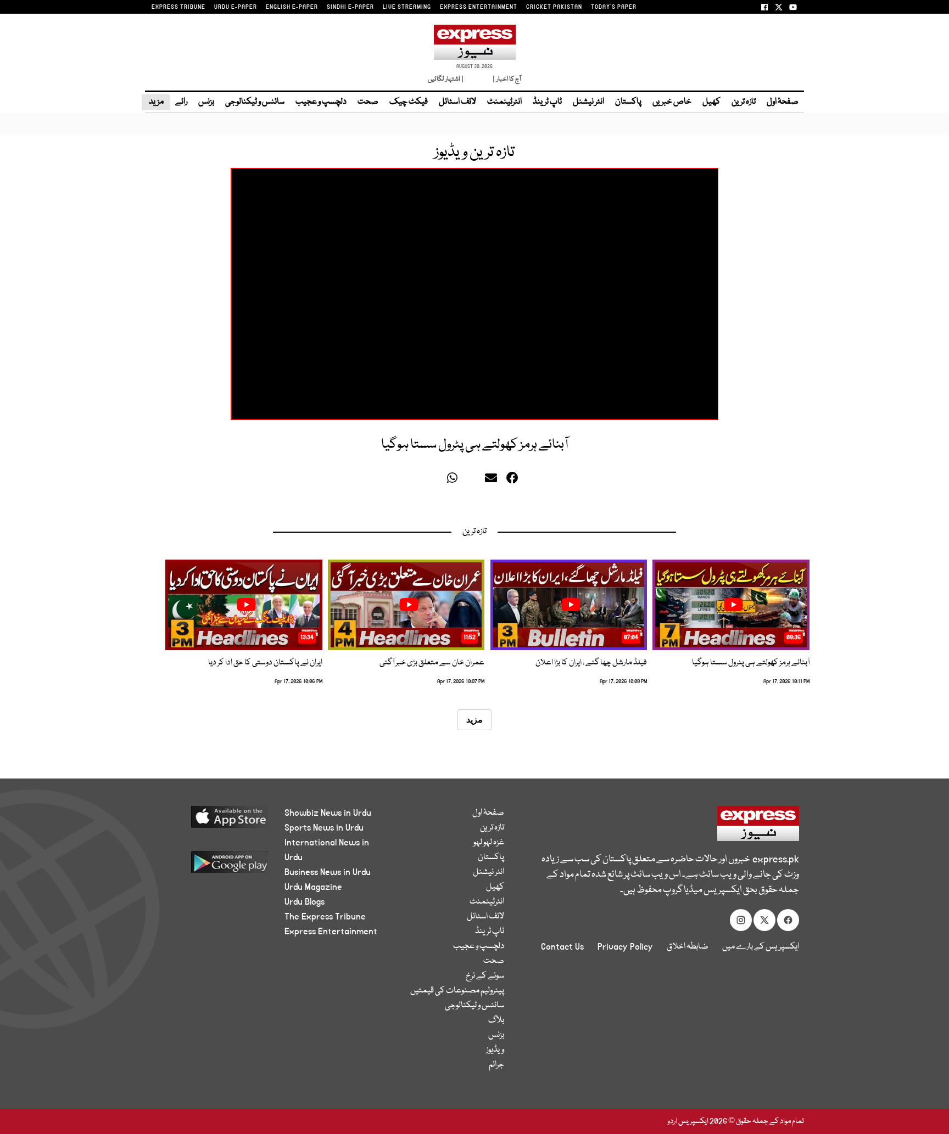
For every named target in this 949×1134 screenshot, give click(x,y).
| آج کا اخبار (506, 79)
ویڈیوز (495, 1050)
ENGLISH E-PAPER (292, 7)
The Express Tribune (325, 916)
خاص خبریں (671, 102)
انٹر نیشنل (588, 102)
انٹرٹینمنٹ (504, 102)
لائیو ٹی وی (477, 79)
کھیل (711, 102)
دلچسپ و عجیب (321, 102)
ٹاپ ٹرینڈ (547, 102)
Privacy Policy (625, 947)
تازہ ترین (744, 102)
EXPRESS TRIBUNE (178, 7)
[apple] (209, 821)
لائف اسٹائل (457, 102)
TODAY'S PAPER (614, 7)
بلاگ (496, 1020)
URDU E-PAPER (235, 7)
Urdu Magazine (313, 887)
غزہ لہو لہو (488, 842)
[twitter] (436, 481)
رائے (181, 102)
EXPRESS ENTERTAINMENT (478, 7)
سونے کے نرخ (485, 976)
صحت (368, 102)
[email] (492, 481)
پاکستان (628, 102)
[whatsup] (454, 481)
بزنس (206, 102)
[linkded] (473, 481)
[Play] (733, 604)
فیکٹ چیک (408, 102)
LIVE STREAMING (407, 7)
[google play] (209, 866)
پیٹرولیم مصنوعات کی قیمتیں (457, 990)
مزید (156, 102)
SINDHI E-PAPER (350, 7)
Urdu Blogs (304, 902)
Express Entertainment (330, 931)
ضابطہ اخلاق (687, 947)
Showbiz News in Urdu (327, 813)
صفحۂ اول (783, 102)
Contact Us (562, 947)
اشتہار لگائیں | (446, 79)
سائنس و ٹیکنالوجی (254, 102)
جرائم (496, 1064)
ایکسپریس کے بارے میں (760, 947)
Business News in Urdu (327, 872)
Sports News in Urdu (324, 827)
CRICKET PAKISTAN (554, 7)
